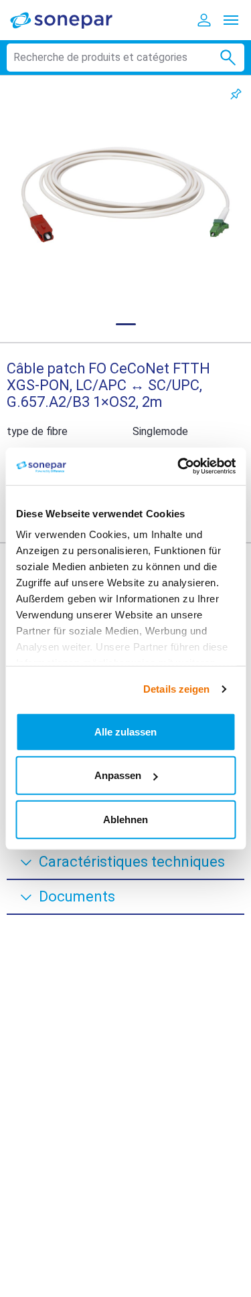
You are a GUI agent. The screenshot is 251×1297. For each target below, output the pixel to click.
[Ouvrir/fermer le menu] (231, 20)
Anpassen (117, 775)
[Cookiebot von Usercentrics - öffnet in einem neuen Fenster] (179, 466)
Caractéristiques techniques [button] (132, 861)
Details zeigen (176, 689)
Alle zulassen (125, 731)
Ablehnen (125, 819)
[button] (125, 194)
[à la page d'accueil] (70, 19)
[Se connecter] (204, 20)
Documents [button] (77, 896)
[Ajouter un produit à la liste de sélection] (236, 94)
